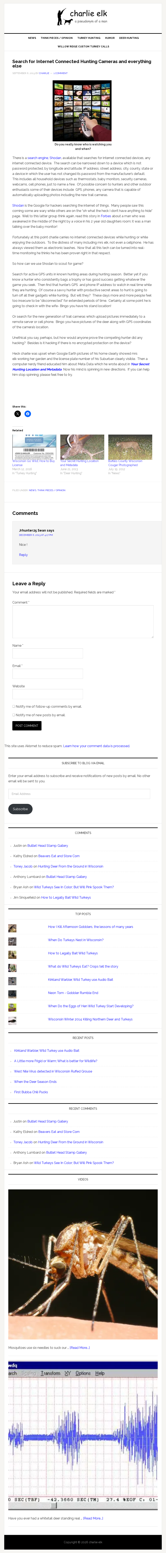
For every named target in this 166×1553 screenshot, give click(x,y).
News (32, 490)
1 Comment (61, 73)
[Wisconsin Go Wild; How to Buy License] (34, 447)
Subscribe (20, 809)
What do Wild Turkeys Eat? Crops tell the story (83, 966)
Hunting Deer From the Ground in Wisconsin (70, 866)
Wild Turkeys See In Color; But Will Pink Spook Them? (74, 887)
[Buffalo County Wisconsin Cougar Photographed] (130, 447)
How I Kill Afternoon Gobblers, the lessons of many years (90, 927)
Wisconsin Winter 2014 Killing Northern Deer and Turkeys (90, 1019)
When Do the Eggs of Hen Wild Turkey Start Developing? (91, 1006)
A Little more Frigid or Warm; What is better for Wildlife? (55, 1061)
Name (17, 645)
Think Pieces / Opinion (51, 490)
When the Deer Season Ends (35, 1082)
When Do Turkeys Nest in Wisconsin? (76, 940)
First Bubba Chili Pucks (31, 1092)
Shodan (18, 205)
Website (18, 686)
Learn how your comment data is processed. (96, 746)
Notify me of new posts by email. (40, 715)
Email (17, 666)
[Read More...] (80, 1348)
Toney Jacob (23, 866)
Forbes (106, 216)
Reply (23, 555)
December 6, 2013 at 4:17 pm (36, 535)
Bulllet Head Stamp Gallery (47, 846)
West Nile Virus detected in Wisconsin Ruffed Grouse (53, 1071)
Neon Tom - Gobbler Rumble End (73, 993)
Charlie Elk (83, 17)
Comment (20, 602)
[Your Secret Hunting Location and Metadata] (82, 447)
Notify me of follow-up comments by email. (49, 706)
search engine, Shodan (44, 158)
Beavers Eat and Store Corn (59, 856)
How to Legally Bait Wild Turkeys (66, 897)
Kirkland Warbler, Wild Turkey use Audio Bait (80, 980)
